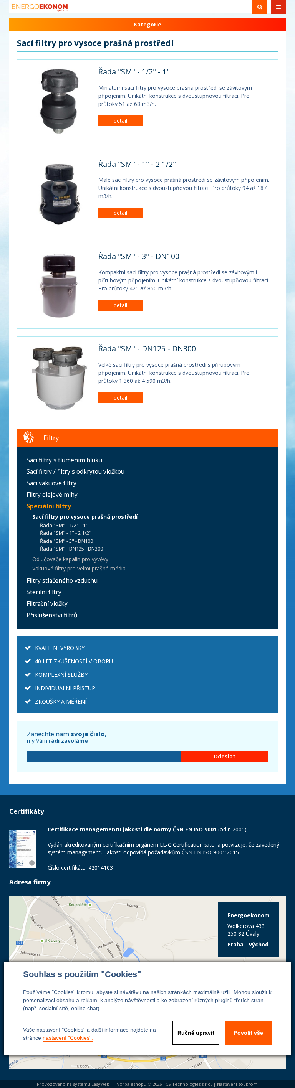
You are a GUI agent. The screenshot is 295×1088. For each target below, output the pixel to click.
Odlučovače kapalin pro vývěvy (70, 559)
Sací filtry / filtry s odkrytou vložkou (75, 472)
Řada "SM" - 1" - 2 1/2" (137, 164)
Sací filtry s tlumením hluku (64, 460)
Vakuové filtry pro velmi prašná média (79, 568)
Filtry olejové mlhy (52, 495)
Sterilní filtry (44, 592)
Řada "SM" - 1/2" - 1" (134, 71)
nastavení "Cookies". (68, 1038)
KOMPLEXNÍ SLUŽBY (61, 674)
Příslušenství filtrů (52, 615)
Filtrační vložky (47, 604)
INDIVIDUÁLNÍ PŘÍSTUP (65, 688)
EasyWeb (100, 1084)
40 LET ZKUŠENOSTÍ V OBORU (74, 661)
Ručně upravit (195, 1033)
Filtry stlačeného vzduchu (62, 581)
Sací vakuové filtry (51, 483)
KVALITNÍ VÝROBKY (60, 647)
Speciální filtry (49, 506)
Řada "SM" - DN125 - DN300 (147, 348)
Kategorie (147, 24)
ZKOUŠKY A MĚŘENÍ (60, 701)
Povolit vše (248, 1033)
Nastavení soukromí (238, 1084)
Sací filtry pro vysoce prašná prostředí (85, 516)
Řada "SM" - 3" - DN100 (138, 256)
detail (120, 120)
